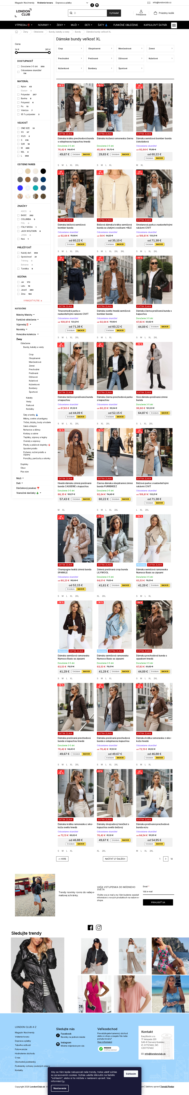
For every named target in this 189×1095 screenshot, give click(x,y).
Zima (26, 294)
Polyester (29, 94)
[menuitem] (23, 25)
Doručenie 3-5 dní (32, 66)
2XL (77, 165)
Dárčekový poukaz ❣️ (28, 488)
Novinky (20, 329)
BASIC (27, 215)
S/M (25, 144)
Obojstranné (34, 358)
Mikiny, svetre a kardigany (35, 418)
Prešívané (33, 373)
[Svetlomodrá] (28, 188)
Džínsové (33, 377)
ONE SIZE (28, 128)
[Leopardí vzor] (43, 196)
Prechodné (34, 369)
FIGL (25, 223)
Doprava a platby (64, 3)
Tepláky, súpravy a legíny (35, 437)
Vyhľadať (114, 13)
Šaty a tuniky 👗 (30, 415)
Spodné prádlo (30, 448)
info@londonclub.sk (155, 1053)
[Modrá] (20, 188)
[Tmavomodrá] (43, 179)
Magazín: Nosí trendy (24, 3)
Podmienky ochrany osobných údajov (32, 1066)
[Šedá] (20, 179)
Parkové (30, 405)
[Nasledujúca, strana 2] (165, 858)
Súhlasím (131, 1073)
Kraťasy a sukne (30, 433)
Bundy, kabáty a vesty (33, 347)
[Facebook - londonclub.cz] (92, 5)
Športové (33, 392)
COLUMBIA (28, 219)
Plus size (25, 471)
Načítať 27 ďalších (115, 859)
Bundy (29, 351)
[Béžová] (28, 171)
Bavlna (26, 98)
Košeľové (33, 381)
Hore (63, 859)
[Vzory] (20, 196)
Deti (18, 483)
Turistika (27, 268)
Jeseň (27, 290)
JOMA (26, 235)
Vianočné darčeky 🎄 (27, 493)
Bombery (33, 388)
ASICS (26, 211)
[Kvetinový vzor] (28, 196)
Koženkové (34, 384)
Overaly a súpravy (31, 441)
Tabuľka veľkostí (23, 1045)
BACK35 (86, 154)
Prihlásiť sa (158, 902)
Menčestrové (35, 362)
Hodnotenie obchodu (25, 1053)
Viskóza (27, 110)
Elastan (26, 90)
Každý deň (29, 253)
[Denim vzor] (43, 188)
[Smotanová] (35, 171)
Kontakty (19, 1070)
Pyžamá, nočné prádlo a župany (34, 453)
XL (71, 165)
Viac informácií (104, 1042)
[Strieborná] (35, 179)
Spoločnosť (29, 257)
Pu (24, 106)
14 (172, 859)
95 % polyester (30, 114)
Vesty (28, 401)
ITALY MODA (28, 227)
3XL (122, 251)
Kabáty (29, 398)
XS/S (25, 136)
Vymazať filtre (32, 300)
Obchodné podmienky (25, 1062)
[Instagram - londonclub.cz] (97, 5)
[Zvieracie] (35, 196)
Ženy (19, 339)
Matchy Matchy (24, 314)
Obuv (23, 468)
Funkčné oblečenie (26, 319)
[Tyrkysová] (35, 188)
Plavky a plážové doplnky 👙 (36, 445)
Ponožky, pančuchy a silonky (36, 458)
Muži (18, 478)
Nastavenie (59, 1088)
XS (25, 132)
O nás (17, 1057)
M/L (25, 152)
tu (63, 1081)
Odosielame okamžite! (31, 71)
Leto (25, 286)
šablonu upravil (160, 1086)
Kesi (25, 239)
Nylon (26, 86)
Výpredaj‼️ (22, 324)
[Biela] (20, 171)
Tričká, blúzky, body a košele (37, 422)
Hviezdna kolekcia (26, 334)
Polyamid (27, 102)
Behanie (27, 264)
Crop (31, 354)
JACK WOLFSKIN (31, 231)
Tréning (26, 260)
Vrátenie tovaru (45, 3)
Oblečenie (25, 343)
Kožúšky (30, 409)
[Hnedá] (28, 179)
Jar (25, 282)
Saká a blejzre (30, 426)
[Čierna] (43, 171)
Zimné (32, 366)
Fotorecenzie (21, 1049)
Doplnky (24, 464)
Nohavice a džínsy (31, 430)
